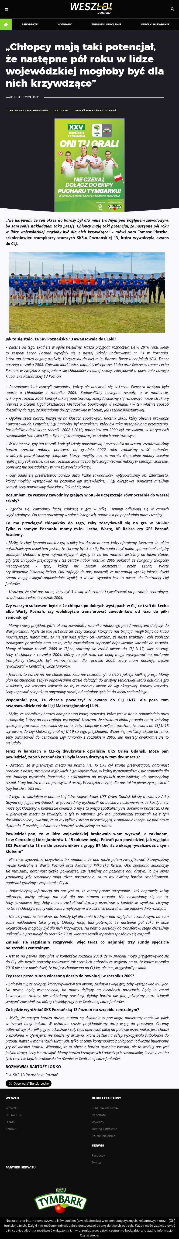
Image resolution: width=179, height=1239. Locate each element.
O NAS (10, 1122)
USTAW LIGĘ (14, 1115)
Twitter (96, 1162)
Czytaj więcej (89, 1235)
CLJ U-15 (61, 110)
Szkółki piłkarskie (155, 24)
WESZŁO (11, 1108)
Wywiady (65, 24)
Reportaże (30, 24)
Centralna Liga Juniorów (28, 110)
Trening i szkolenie (106, 24)
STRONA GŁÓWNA (6, 24)
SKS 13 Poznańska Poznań (96, 110)
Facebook (98, 1155)
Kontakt (11, 1129)
